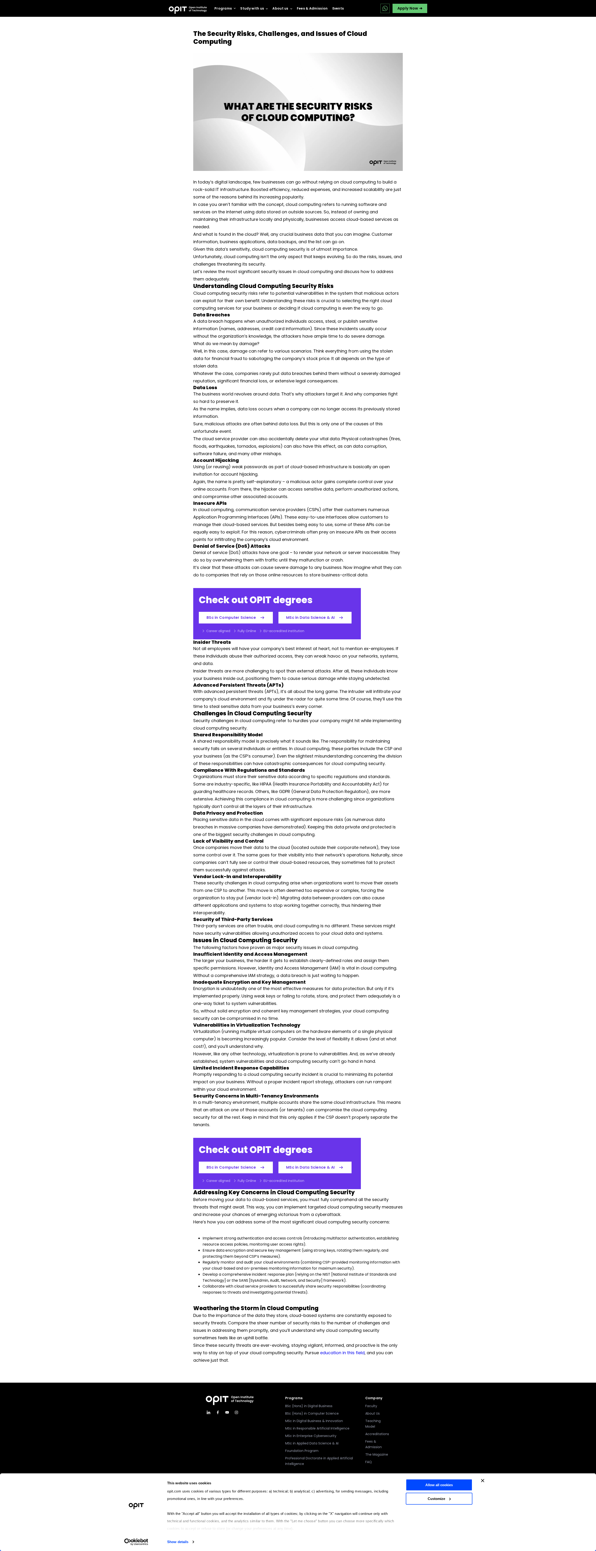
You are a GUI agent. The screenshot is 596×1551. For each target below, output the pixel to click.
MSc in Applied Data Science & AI (312, 1443)
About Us (372, 1413)
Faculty (371, 1406)
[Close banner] (482, 1480)
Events (338, 8)
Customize (436, 1499)
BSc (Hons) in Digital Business (308, 1406)
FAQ (368, 1462)
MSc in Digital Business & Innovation (314, 1421)
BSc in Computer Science (231, 617)
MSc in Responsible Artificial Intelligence (317, 1428)
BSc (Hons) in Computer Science (312, 1413)
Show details (177, 1542)
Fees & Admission (312, 8)
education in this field (342, 1353)
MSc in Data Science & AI (310, 617)
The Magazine (376, 1454)
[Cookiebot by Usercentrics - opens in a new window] (136, 1541)
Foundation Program (301, 1450)
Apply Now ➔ (409, 8)
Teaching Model (373, 1424)
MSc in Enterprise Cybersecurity (310, 1435)
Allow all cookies (439, 1485)
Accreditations (377, 1434)
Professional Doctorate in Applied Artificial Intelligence (319, 1461)
